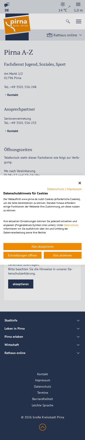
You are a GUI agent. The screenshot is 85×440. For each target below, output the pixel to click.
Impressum (74, 189)
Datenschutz (55, 189)
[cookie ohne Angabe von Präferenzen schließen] (80, 182)
